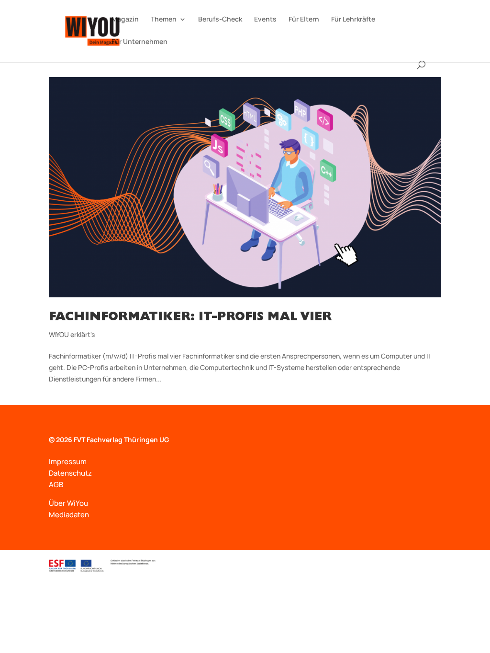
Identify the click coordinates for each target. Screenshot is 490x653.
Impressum (68, 462)
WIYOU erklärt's (72, 334)
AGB (56, 484)
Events (265, 19)
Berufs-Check (220, 19)
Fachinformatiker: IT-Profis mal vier (190, 318)
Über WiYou (68, 503)
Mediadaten (69, 515)
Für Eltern (304, 19)
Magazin (125, 19)
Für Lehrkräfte (353, 19)
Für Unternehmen (139, 42)
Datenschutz (70, 473)
